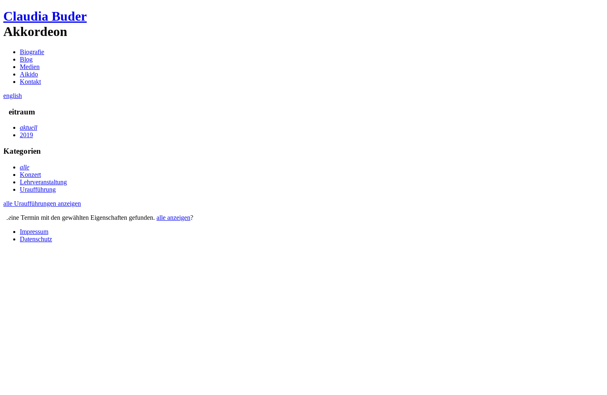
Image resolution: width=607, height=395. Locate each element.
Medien (30, 66)
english (12, 95)
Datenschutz (36, 239)
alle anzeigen (173, 217)
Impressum (34, 231)
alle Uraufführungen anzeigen (42, 203)
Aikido (29, 74)
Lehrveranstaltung (43, 182)
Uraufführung (38, 189)
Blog (26, 59)
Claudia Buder (45, 16)
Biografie (32, 51)
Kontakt (30, 81)
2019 (26, 134)
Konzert (30, 174)
